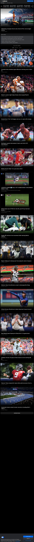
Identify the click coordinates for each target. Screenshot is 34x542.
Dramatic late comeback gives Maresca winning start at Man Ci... (16, 70)
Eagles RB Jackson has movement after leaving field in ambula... (15, 236)
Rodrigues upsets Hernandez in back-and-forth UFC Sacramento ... (14, 144)
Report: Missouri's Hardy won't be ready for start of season (16, 261)
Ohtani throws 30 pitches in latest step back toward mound (16, 309)
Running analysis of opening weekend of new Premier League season (12, 38)
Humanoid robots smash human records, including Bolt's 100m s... (15, 408)
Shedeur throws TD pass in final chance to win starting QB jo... (16, 358)
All (13, 47)
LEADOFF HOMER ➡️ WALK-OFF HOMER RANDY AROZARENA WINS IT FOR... (17, 188)
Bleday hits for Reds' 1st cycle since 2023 (11, 168)
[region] (17, 537)
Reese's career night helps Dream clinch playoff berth (15, 95)
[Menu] (1, 1)
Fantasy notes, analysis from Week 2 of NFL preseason (10, 42)
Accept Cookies (28, 536)
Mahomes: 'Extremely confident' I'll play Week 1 (8, 41)
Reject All (28, 538)
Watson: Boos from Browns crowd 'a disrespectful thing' (15, 285)
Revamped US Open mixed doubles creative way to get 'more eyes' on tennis (13, 39)
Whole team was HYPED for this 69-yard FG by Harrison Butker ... (15, 209)
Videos (20, 47)
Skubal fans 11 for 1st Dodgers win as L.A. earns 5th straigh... (16, 119)
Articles (16, 47)
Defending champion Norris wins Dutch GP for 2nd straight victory (16, 29)
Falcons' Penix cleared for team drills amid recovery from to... (16, 383)
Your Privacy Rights (28, 540)
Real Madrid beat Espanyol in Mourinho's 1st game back (15, 333)
